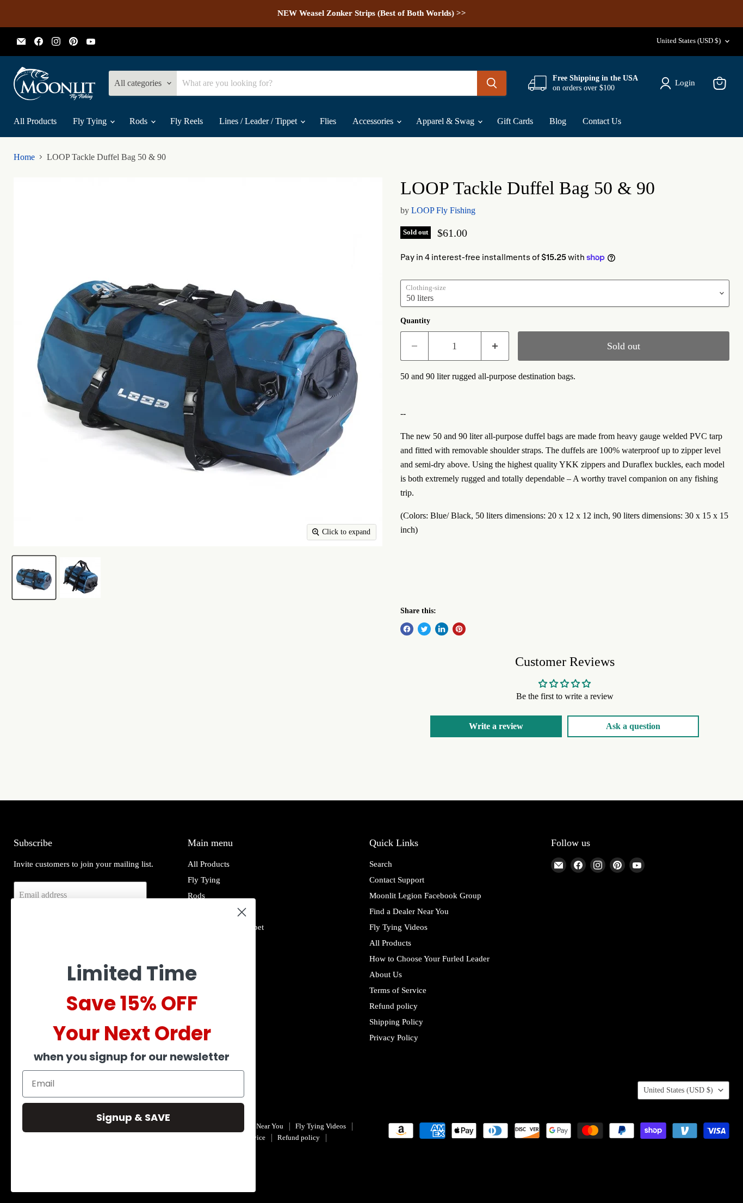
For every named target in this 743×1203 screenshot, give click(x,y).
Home (24, 157)
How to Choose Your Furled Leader (429, 958)
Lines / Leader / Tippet (259, 121)
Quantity (415, 321)
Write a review (496, 726)
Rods (139, 121)
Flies (328, 121)
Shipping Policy (396, 1021)
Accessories (373, 121)
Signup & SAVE (133, 1117)
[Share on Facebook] (406, 629)
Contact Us (602, 121)
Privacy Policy (393, 1037)
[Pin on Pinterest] (459, 629)
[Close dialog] (241, 912)
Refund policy (393, 1006)
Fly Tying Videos (398, 927)
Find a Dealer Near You (409, 911)
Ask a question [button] (633, 726)
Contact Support (396, 879)
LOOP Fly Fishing (443, 210)
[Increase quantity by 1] (495, 346)
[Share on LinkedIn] (441, 629)
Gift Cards (515, 121)
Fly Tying (91, 121)
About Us (385, 974)
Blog (557, 121)
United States (689, 40)
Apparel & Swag (446, 121)
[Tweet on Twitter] (424, 629)
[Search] (491, 83)
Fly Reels (186, 121)
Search (380, 864)
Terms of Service (397, 990)
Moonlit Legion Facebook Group (425, 895)
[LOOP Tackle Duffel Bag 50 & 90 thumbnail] (34, 577)
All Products (35, 121)
